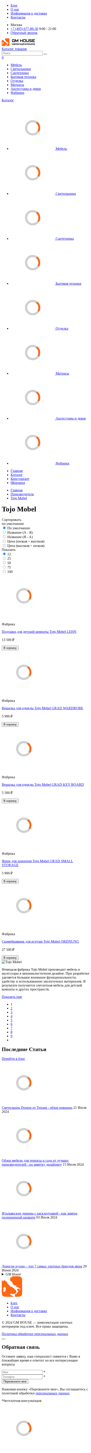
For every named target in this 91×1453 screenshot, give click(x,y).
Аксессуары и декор (26, 89)
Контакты (18, 17)
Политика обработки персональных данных (35, 1334)
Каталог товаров (14, 49)
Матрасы (17, 85)
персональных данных (53, 1393)
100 (10, 572)
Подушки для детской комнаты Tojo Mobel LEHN (39, 632)
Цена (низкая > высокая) (25, 541)
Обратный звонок (24, 33)
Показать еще (12, 997)
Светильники (21, 69)
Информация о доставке (29, 13)
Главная (17, 471)
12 (9, 554)
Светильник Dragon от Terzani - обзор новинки (37, 1107)
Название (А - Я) (20, 532)
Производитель (22, 494)
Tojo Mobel (19, 498)
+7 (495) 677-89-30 (24, 29)
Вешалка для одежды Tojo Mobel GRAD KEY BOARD (43, 784)
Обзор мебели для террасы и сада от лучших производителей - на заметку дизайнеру (35, 1162)
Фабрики (17, 93)
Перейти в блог (13, 1059)
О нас (15, 9)
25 (9, 558)
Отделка (17, 81)
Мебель (16, 65)
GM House (13, 1274)
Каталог (8, 100)
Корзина (18, 483)
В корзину (10, 648)
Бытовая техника (23, 77)
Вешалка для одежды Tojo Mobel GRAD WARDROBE (42, 708)
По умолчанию (18, 528)
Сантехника (20, 73)
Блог (14, 5)
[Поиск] (45, 54)
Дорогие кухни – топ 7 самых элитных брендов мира (42, 1266)
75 (9, 567)
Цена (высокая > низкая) (25, 546)
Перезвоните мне (15, 1381)
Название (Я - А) (20, 537)
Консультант (20, 479)
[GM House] (18, 45)
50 (9, 563)
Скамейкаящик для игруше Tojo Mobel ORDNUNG (40, 941)
